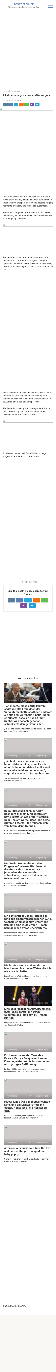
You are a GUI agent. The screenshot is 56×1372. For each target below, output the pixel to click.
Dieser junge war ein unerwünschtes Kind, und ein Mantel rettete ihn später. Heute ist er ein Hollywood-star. (27, 1106)
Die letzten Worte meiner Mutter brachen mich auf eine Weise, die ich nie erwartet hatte (27, 968)
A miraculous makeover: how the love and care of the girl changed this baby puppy (27, 1151)
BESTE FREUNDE (24, 4)
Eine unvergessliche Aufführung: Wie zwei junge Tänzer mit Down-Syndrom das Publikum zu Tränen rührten (27, 1013)
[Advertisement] (28, 53)
